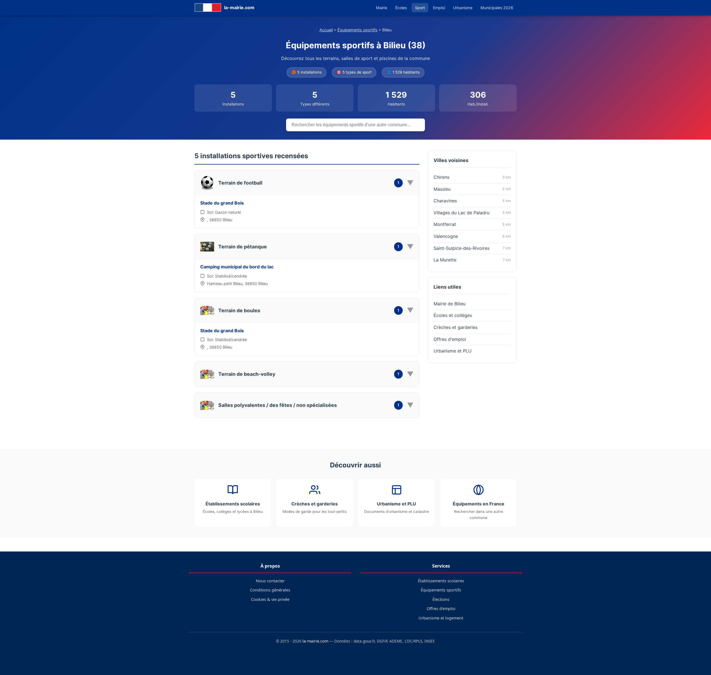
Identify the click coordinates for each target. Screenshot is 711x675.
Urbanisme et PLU (453, 351)
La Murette (472, 260)
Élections (440, 599)
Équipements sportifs (357, 29)
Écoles (401, 7)
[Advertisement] (472, 403)
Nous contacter (270, 580)
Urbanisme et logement (441, 618)
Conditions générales (270, 590)
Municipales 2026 (496, 7)
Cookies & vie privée (270, 599)
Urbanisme (462, 7)
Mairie (381, 7)
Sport (420, 7)
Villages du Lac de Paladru (472, 212)
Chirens (472, 177)
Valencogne (472, 236)
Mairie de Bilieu (449, 303)
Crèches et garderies (455, 327)
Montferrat (472, 224)
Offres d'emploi (450, 339)
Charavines (472, 200)
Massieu (472, 189)
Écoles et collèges (453, 315)
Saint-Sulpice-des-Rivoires (472, 248)
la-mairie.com (315, 641)
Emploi (439, 7)
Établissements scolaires (441, 580)
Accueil (326, 29)
